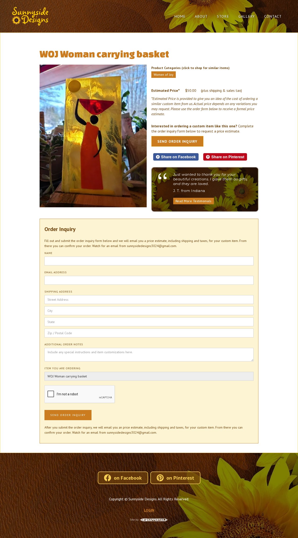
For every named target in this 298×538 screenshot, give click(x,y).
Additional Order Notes (63, 344)
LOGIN (149, 510)
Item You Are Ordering (62, 368)
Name (48, 253)
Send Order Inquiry (177, 141)
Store (223, 16)
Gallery (246, 16)
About (201, 16)
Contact (273, 16)
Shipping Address (58, 291)
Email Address (55, 272)
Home (180, 16)
